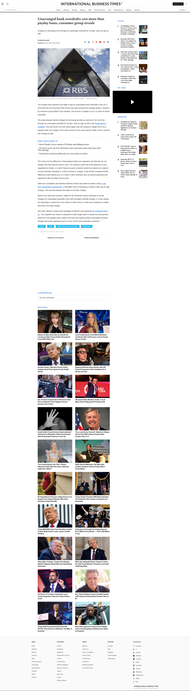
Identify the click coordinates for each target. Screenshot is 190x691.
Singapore (110, 652)
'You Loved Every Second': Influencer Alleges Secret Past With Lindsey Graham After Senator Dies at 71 (92, 434)
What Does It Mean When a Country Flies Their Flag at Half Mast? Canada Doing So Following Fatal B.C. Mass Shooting (129, 56)
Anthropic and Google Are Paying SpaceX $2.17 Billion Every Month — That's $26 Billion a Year (92, 531)
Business (83, 10)
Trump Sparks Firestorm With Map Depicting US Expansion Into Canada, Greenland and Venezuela (91, 499)
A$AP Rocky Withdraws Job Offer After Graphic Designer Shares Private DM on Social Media (90, 467)
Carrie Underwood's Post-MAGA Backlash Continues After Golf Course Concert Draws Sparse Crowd (91, 337)
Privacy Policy (86, 655)
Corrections (85, 661)
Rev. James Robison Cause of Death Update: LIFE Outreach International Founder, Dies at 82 (92, 596)
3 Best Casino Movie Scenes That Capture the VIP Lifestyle (128, 137)
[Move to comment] (108, 42)
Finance (59, 658)
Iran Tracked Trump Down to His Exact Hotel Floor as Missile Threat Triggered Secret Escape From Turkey (54, 402)
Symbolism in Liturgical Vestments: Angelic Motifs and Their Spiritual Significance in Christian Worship (129, 126)
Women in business (62, 668)
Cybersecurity (61, 661)
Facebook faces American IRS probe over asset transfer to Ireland (63, 154)
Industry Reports (61, 680)
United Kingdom (112, 655)
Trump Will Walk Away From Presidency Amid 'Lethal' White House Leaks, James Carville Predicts (55, 531)
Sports (33, 674)
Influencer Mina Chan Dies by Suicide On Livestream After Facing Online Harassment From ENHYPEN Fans (54, 337)
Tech (109, 10)
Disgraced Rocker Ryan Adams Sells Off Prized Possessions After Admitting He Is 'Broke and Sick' (90, 369)
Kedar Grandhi (44, 40)
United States (111, 658)
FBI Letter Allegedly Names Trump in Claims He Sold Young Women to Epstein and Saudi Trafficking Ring (92, 564)
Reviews (137, 10)
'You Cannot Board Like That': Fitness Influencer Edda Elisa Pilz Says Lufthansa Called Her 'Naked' (53, 467)
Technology (35, 665)
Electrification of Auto (63, 655)
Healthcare (60, 652)
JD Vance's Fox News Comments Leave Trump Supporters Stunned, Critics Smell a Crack (54, 596)
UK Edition (183, 10)
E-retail (59, 646)
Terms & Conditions (88, 652)
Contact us (85, 649)
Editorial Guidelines (92, 238)
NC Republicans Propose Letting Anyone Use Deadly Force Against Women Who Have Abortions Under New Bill (55, 499)
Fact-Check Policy (87, 668)
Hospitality (60, 649)
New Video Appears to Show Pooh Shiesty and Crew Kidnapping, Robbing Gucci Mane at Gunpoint (91, 629)
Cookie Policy (86, 658)
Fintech (59, 677)
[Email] (104, 42)
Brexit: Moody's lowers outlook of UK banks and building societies (64, 144)
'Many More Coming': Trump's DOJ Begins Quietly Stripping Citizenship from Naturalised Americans (55, 564)
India (109, 649)
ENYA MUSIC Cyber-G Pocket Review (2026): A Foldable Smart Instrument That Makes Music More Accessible (128, 150)
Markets (74, 10)
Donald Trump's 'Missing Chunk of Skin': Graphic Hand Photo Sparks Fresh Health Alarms (53, 369)
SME (89, 10)
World (58, 10)
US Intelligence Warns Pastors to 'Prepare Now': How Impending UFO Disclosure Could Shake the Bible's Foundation (129, 30)
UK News (66, 10)
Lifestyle (128, 10)
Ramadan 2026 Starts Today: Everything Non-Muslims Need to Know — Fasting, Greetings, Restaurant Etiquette (129, 43)
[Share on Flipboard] (96, 42)
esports (59, 671)
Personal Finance (99, 10)
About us (84, 646)
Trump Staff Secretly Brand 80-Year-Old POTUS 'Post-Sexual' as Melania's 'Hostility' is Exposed (55, 629)
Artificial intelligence (62, 665)
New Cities (60, 674)
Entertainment (118, 10)
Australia (110, 646)
